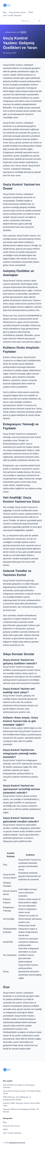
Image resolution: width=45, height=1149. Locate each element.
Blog (4, 12)
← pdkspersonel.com (11, 32)
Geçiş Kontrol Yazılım (17, 12)
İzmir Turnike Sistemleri (12, 15)
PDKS (30, 12)
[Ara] (39, 21)
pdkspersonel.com (17, 1143)
